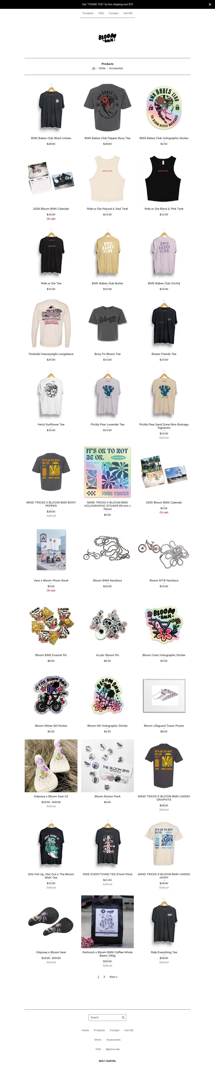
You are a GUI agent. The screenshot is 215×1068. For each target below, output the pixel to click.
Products (88, 13)
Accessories (116, 68)
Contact (113, 13)
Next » (113, 976)
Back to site (113, 1049)
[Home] (107, 38)
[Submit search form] (123, 1017)
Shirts (102, 68)
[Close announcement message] (209, 4)
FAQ (101, 13)
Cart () (127, 13)
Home (85, 1030)
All (93, 68)
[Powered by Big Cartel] (107, 1061)
